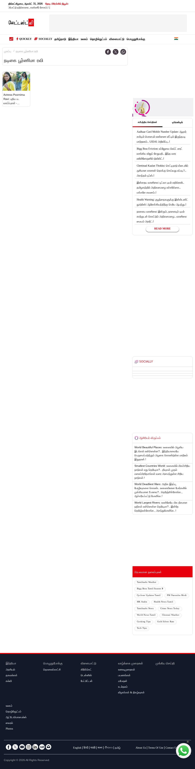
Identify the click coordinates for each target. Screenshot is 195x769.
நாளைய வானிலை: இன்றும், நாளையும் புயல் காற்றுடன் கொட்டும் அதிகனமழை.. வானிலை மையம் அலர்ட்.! (162, 217)
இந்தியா (73, 39)
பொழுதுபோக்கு (136, 39)
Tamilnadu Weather (147, 582)
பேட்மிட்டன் (87, 681)
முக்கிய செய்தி (165, 664)
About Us (141, 748)
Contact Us (171, 748)
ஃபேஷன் (122, 681)
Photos (9, 729)
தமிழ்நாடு (60, 39)
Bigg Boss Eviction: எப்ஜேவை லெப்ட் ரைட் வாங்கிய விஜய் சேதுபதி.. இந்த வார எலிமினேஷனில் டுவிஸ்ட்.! (159, 154)
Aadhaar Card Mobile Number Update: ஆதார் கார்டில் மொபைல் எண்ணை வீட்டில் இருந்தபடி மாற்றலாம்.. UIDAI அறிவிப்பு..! (161, 137)
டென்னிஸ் (86, 676)
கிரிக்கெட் (86, 670)
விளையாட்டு (116, 39)
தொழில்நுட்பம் (98, 39)
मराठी (92, 748)
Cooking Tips (144, 622)
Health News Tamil (163, 602)
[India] (176, 39)
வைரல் (9, 723)
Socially (45, 39)
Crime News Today (170, 608)
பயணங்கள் (124, 676)
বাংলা (100, 748)
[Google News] (42, 747)
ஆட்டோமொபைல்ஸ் (16, 718)
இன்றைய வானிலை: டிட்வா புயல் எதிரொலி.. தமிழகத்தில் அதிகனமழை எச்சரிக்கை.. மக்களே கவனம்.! (160, 188)
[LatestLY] (21, 23)
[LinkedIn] (35, 747)
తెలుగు (109, 748)
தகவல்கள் (11, 676)
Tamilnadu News (145, 608)
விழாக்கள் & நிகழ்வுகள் (131, 693)
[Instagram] (28, 747)
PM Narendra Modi (177, 595)
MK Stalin (142, 602)
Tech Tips (142, 628)
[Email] (48, 747)
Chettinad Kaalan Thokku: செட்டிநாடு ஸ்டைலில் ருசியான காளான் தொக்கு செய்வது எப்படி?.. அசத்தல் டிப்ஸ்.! (162, 171)
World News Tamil (146, 615)
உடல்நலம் (123, 687)
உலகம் (84, 39)
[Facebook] (108, 52)
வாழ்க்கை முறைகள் (130, 664)
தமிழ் (118, 748)
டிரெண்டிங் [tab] (177, 123)
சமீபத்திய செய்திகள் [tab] (147, 122)
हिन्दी (86, 748)
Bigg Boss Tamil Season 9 (150, 589)
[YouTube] (22, 747)
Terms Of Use (155, 748)
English (77, 748)
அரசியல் (10, 670)
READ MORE (162, 229)
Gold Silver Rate (165, 622)
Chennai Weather (170, 615)
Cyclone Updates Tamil (149, 595)
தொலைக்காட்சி (52, 670)
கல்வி (9, 681)
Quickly (25, 39)
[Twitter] (115, 52)
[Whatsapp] (123, 52)
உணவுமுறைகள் (126, 670)
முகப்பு (7, 52)
